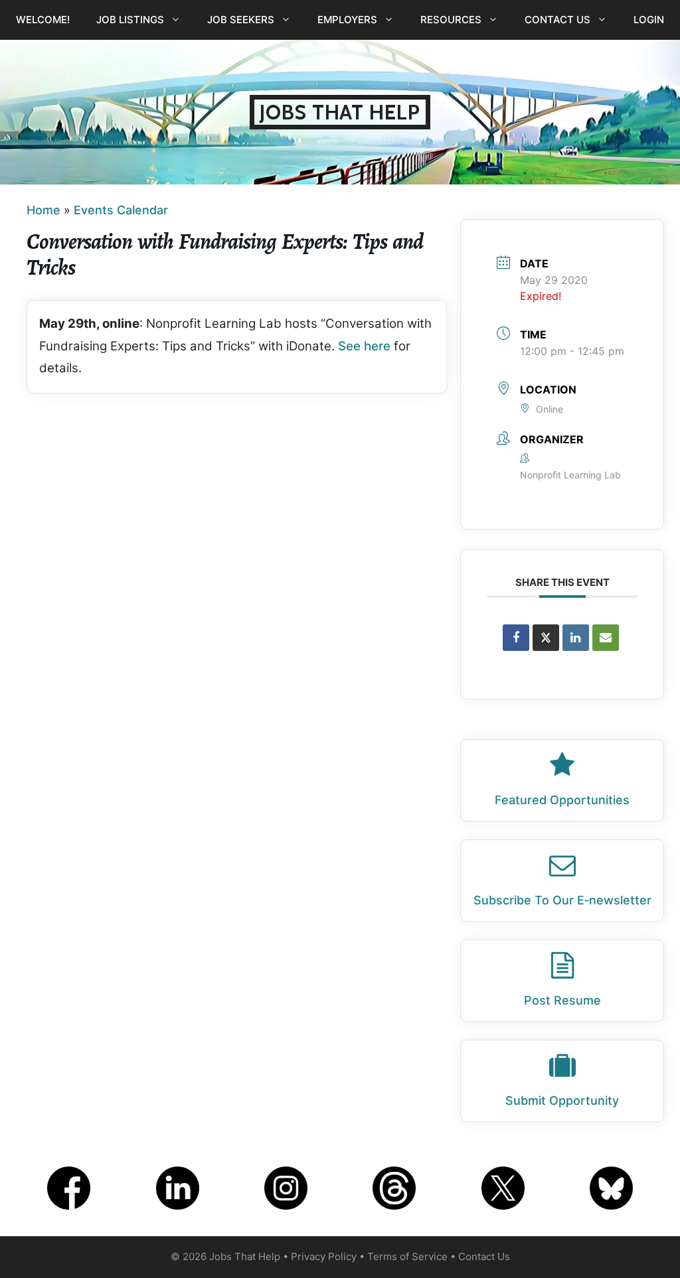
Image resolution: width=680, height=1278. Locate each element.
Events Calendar (121, 210)
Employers (347, 19)
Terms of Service (407, 1256)
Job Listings (130, 19)
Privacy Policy (324, 1256)
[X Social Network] (546, 637)
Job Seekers (240, 19)
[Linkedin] (575, 637)
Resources (450, 19)
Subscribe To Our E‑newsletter (562, 900)
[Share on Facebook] (516, 637)
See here (364, 346)
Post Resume (562, 1000)
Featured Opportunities (562, 800)
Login (649, 19)
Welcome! (43, 19)
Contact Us (557, 19)
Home (43, 210)
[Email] (605, 637)
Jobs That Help (340, 112)
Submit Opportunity (562, 1100)
